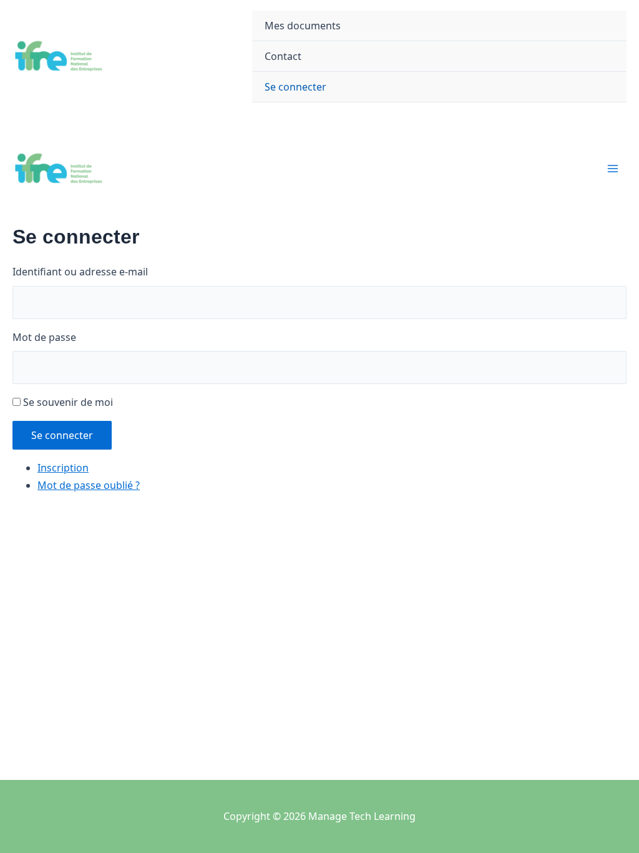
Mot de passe (44, 337)
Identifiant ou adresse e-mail (80, 272)
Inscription (63, 468)
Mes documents (303, 25)
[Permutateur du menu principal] (613, 168)
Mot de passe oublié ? (88, 485)
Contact (283, 56)
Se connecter (295, 87)
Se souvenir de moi (68, 402)
